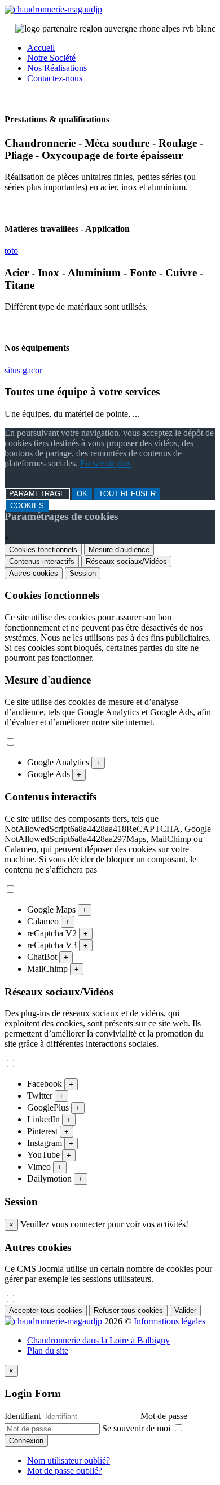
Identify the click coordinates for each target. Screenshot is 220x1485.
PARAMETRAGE (37, 494)
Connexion (26, 1440)
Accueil (41, 47)
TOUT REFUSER (127, 494)
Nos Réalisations (57, 68)
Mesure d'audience (119, 549)
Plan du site (47, 1350)
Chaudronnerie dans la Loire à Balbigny (98, 1340)
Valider (185, 1310)
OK (82, 494)
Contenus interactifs (41, 561)
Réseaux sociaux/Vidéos (126, 561)
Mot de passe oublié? (64, 1470)
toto (11, 250)
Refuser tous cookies (128, 1310)
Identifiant (23, 1416)
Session (82, 573)
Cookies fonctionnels (43, 549)
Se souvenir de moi (137, 1428)
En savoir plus (105, 463)
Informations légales (169, 1321)
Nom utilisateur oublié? (68, 1460)
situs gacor (23, 370)
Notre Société (51, 58)
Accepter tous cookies (45, 1310)
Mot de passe (163, 1416)
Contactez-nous (54, 78)
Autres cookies (33, 573)
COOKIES (27, 505)
